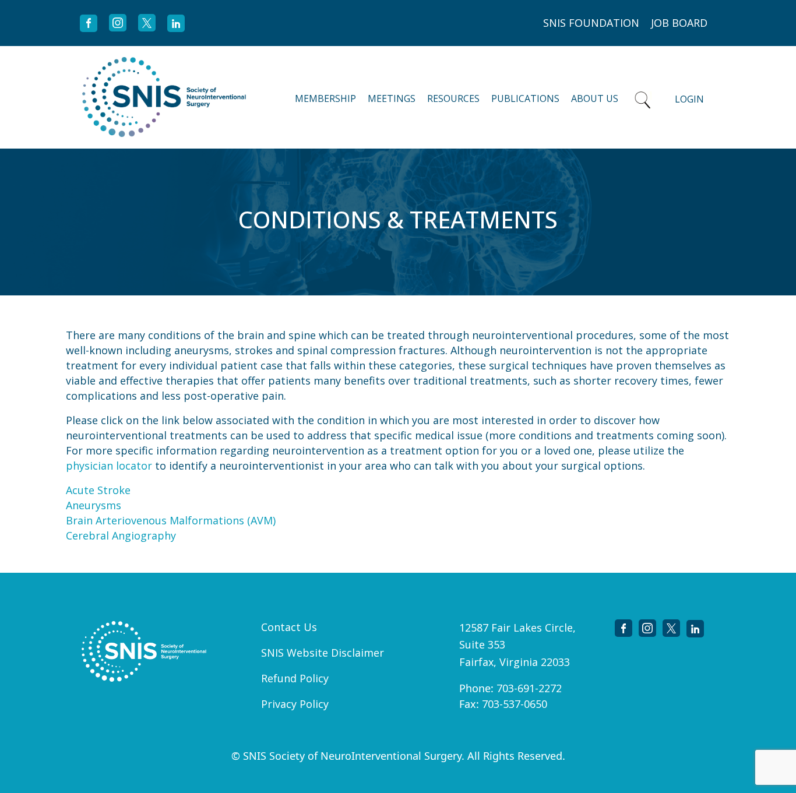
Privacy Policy (295, 704)
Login (689, 99)
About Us (594, 98)
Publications (525, 98)
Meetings (391, 98)
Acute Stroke (98, 490)
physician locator (109, 466)
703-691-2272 (529, 688)
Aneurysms (93, 505)
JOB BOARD (679, 23)
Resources (453, 98)
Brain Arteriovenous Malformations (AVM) (171, 520)
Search (642, 97)
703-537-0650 (514, 704)
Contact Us (289, 627)
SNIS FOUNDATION (591, 23)
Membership (325, 98)
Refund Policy (295, 678)
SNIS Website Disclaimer (322, 653)
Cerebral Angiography (121, 535)
